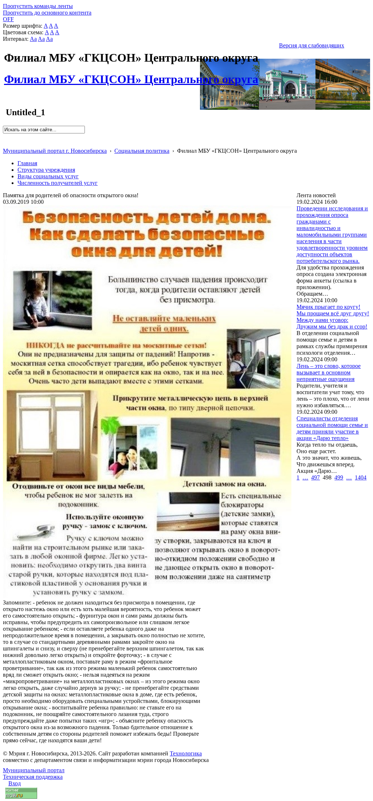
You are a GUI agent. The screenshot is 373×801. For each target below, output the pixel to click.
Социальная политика (141, 151)
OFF (8, 19)
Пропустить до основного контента (47, 12)
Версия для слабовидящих (311, 45)
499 (338, 477)
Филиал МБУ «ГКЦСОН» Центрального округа (131, 75)
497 (315, 477)
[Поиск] (5, 136)
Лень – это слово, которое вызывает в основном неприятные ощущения (329, 372)
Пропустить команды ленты (38, 6)
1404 (360, 477)
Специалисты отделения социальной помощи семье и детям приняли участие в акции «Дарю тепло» (332, 428)
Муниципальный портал (33, 770)
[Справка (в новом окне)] (6, 143)
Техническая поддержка (33, 777)
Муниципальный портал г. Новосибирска (55, 151)
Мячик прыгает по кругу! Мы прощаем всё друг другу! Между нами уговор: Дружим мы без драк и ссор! (333, 317)
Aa (33, 39)
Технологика (186, 753)
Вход (14, 783)
